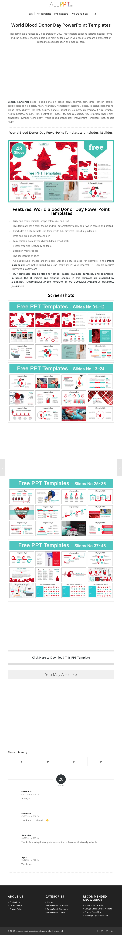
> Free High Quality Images (95, 915)
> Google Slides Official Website (97, 908)
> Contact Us (14, 902)
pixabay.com (30, 268)
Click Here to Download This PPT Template (61, 657)
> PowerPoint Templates (56, 905)
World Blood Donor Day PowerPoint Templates (61, 25)
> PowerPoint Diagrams (56, 909)
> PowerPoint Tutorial (93, 905)
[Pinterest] (107, 930)
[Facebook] (97, 930)
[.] (90, 14)
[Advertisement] (61, 72)
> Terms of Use (15, 905)
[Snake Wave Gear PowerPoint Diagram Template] (119, 467)
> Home (49, 902)
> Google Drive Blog (92, 912)
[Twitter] (102, 930)
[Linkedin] (111, 930)
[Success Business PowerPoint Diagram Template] (2, 467)
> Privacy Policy (15, 909)
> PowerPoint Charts (55, 912)
